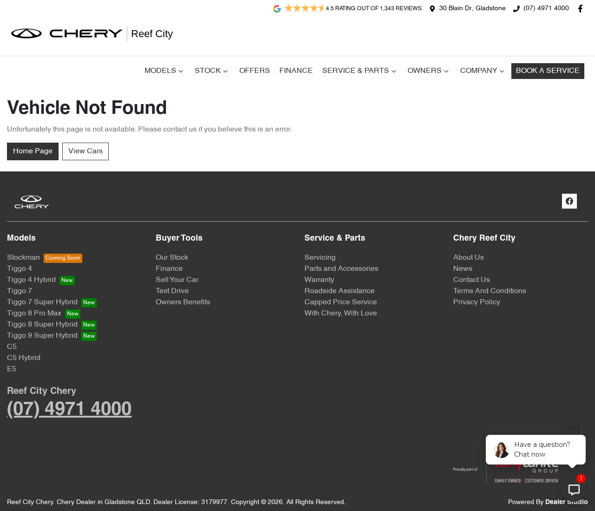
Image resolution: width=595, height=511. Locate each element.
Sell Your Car (177, 280)
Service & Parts (355, 71)
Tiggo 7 (19, 291)
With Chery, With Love (340, 313)
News (462, 269)
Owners (425, 71)
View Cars (85, 151)
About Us (468, 258)
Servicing (320, 258)
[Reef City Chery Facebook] (582, 9)
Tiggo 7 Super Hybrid (42, 302)
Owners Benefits (183, 302)
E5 (11, 369)
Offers (254, 71)
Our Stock (172, 258)
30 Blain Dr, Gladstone (472, 9)
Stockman (23, 258)
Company (478, 71)
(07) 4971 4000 (546, 9)
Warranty (319, 280)
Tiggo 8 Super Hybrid (42, 324)
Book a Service (548, 71)
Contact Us (471, 280)
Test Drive (172, 291)
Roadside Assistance (339, 291)
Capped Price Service (340, 302)
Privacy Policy (476, 302)
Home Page (33, 151)
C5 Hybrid (23, 358)
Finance (296, 71)
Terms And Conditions (489, 291)
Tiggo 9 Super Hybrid (42, 336)
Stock (208, 71)
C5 (12, 347)
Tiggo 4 (19, 269)
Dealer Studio (566, 502)
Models (160, 71)
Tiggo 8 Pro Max (34, 313)
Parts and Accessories (341, 269)
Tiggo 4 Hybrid (31, 280)
